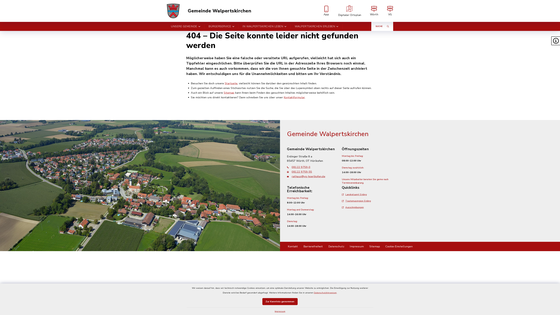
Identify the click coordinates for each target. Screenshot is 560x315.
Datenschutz (336, 246)
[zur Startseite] (173, 10)
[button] (555, 40)
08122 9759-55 (302, 172)
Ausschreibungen (354, 207)
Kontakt (293, 246)
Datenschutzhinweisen (325, 292)
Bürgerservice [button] (220, 26)
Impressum (280, 311)
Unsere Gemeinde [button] (184, 26)
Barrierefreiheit (313, 246)
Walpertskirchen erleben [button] (315, 26)
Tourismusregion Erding (358, 201)
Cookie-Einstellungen (399, 246)
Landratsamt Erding (356, 194)
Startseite (231, 83)
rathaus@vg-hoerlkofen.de (308, 176)
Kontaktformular (294, 97)
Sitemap (229, 92)
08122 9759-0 (301, 167)
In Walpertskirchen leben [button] (263, 26)
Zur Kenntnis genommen (280, 301)
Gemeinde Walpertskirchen (219, 11)
